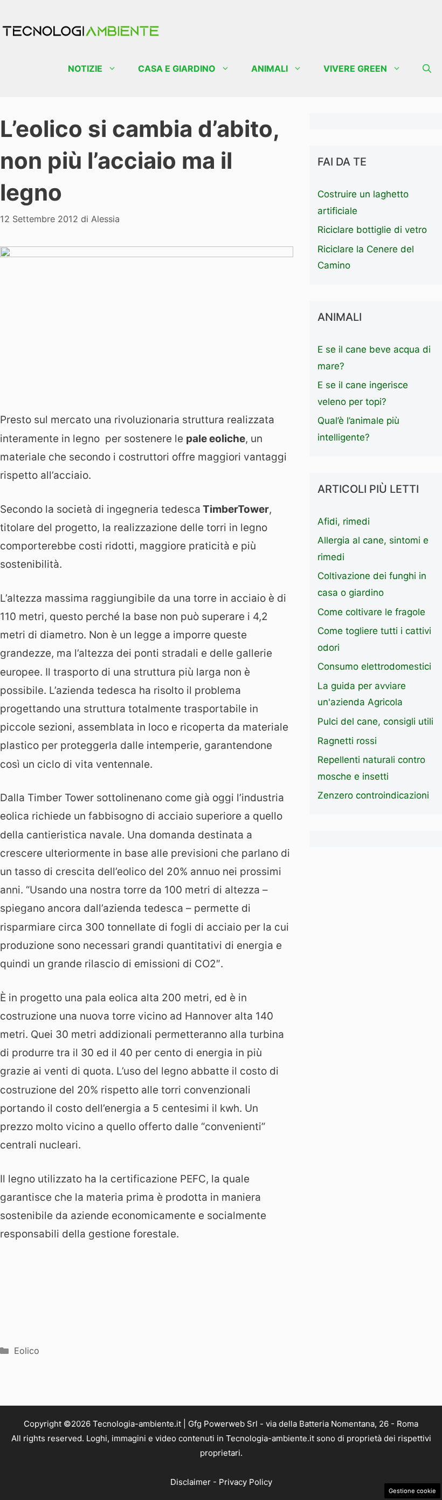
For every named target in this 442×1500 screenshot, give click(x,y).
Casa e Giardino (177, 68)
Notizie (85, 68)
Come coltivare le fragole (371, 612)
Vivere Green (355, 68)
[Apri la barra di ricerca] (427, 68)
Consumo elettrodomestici (374, 666)
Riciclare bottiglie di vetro (372, 229)
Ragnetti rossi (347, 740)
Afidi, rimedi (343, 521)
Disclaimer (190, 1482)
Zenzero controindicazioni (373, 795)
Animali (269, 68)
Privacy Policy (245, 1482)
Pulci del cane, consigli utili (375, 721)
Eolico (26, 1350)
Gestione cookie (412, 1491)
